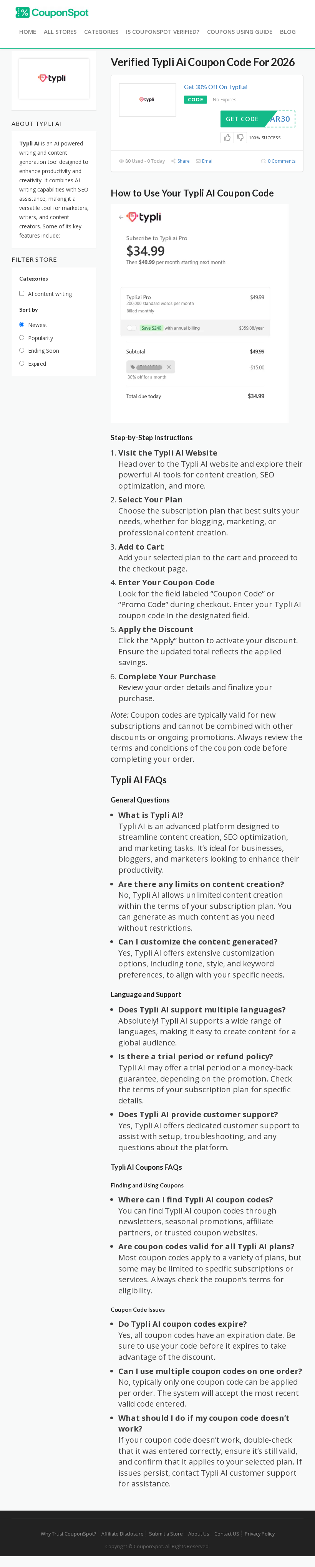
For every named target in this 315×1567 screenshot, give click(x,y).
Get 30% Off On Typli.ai (215, 86)
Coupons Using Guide (239, 31)
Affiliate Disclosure (122, 1534)
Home (27, 31)
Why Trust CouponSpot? (68, 1534)
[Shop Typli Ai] (54, 78)
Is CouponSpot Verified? (162, 31)
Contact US (226, 1534)
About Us (198, 1534)
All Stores (60, 31)
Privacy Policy (260, 1534)
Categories (101, 31)
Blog (288, 31)
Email (207, 161)
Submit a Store (166, 1534)
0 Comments (281, 161)
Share (182, 161)
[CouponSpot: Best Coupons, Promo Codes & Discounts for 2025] (52, 12)
